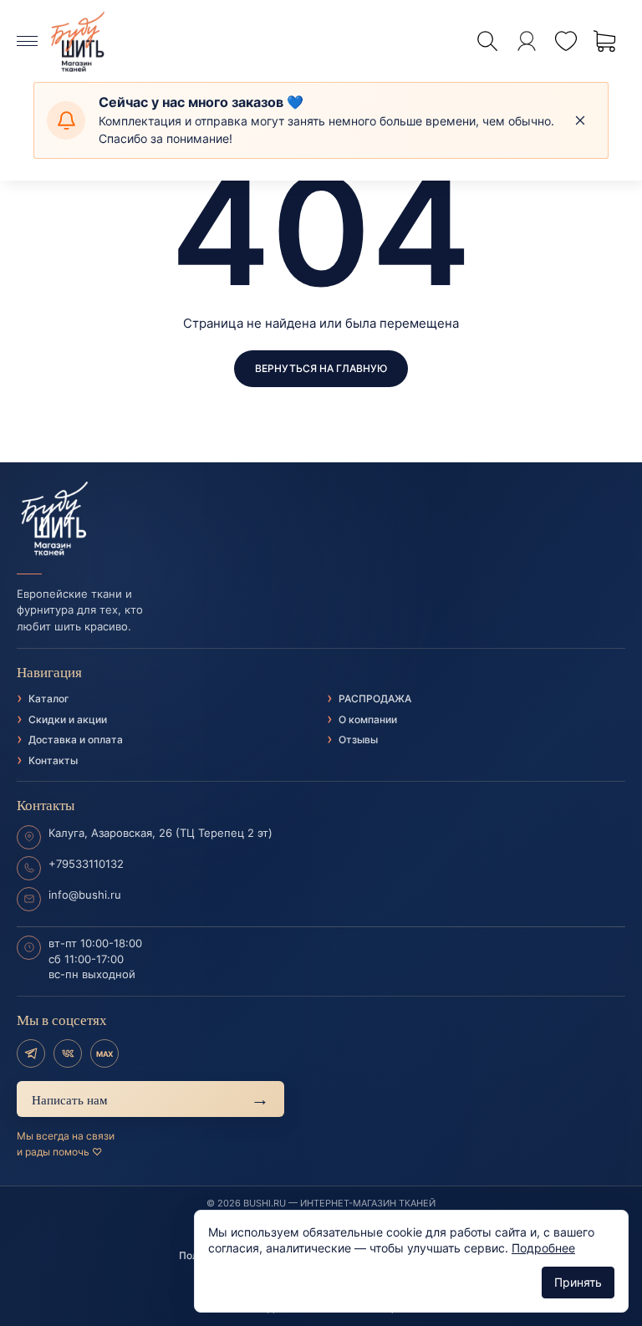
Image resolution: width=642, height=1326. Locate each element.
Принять (578, 1282)
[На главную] (321, 519)
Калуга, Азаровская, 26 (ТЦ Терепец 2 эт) (160, 832)
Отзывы (358, 739)
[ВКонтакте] (68, 1053)
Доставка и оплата (75, 739)
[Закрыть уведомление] (580, 120)
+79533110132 (86, 863)
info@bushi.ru (84, 894)
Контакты (53, 760)
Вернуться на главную (321, 368)
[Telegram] (31, 1053)
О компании (368, 719)
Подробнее (543, 1248)
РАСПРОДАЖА (375, 698)
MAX (104, 1053)
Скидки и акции (67, 719)
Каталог (48, 698)
